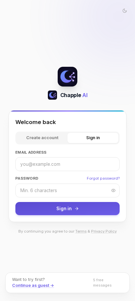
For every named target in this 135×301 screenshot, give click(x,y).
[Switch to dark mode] (124, 10)
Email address (31, 152)
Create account (42, 137)
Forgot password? (103, 178)
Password (26, 178)
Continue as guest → (33, 285)
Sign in (93, 137)
